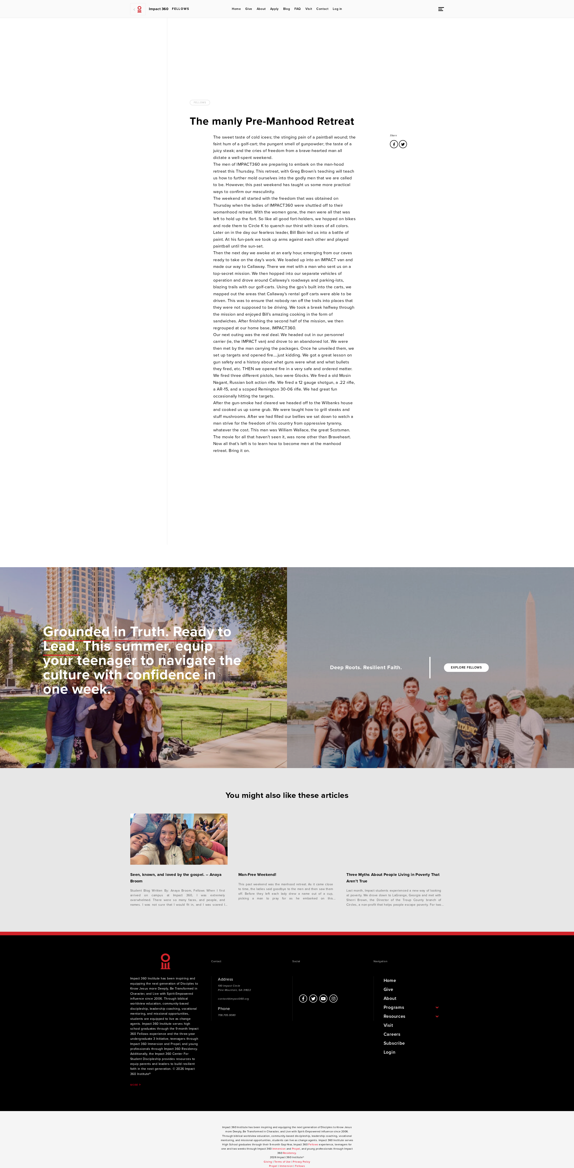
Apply (274, 9)
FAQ (297, 9)
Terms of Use (282, 1161)
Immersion (279, 1148)
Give (248, 9)
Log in (337, 9)
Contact (322, 9)
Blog (286, 9)
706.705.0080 (226, 1015)
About (261, 9)
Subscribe (394, 1043)
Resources (394, 1016)
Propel (296, 1148)
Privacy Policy (301, 1161)
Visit (308, 9)
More (134, 1084)
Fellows (200, 102)
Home (236, 9)
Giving (268, 1161)
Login (390, 1052)
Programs (394, 1007)
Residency (289, 1153)
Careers (392, 1034)
